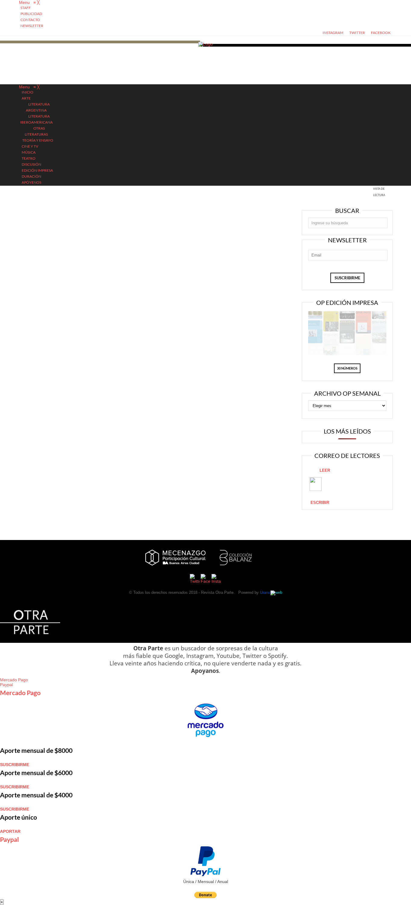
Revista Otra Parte (217, 592)
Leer (325, 470)
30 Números (347, 368)
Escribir (320, 502)
